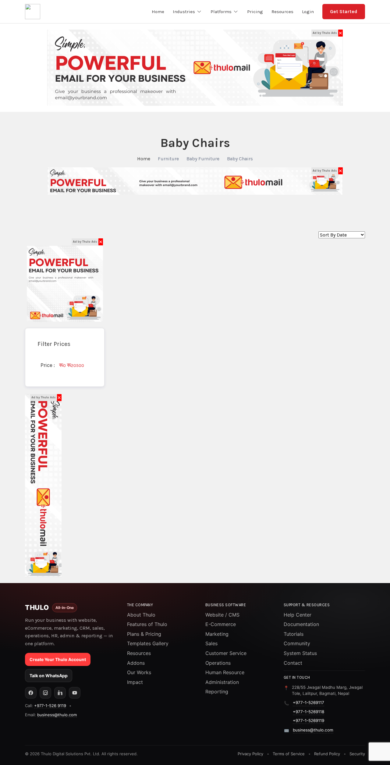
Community (297, 643)
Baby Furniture (202, 159)
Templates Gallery (147, 643)
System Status (300, 653)
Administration (222, 682)
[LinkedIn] (60, 693)
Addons (136, 663)
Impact (135, 682)
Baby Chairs (240, 159)
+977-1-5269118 (308, 711)
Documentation (301, 624)
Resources (139, 653)
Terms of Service (289, 753)
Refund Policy (327, 753)
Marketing (217, 634)
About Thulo (141, 615)
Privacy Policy (250, 753)
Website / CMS (222, 615)
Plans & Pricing (144, 634)
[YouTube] (74, 693)
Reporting (216, 691)
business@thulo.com (57, 714)
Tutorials (293, 634)
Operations (218, 663)
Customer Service (225, 653)
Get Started (343, 11)
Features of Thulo (147, 624)
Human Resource (224, 672)
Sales (211, 643)
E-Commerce (220, 624)
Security (357, 753)
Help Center (297, 615)
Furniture (168, 159)
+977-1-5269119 (308, 720)
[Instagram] (45, 693)
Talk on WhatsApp (49, 675)
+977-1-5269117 (308, 702)
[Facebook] (31, 693)
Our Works (139, 672)
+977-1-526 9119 (50, 705)
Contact (293, 663)
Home (143, 159)
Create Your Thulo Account (58, 659)
